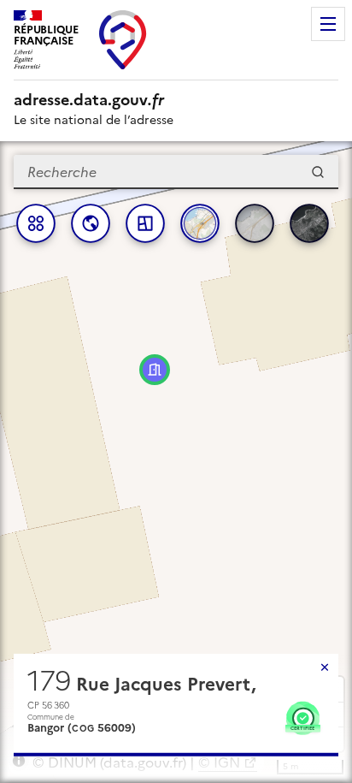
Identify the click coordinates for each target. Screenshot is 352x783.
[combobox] (176, 172)
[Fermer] (324, 667)
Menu (328, 24)
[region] (176, 462)
